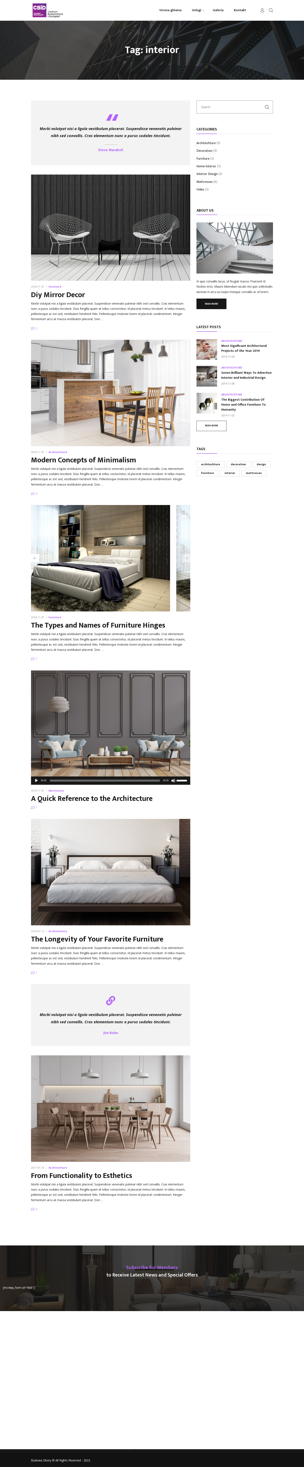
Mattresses (56, 790)
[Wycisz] (173, 781)
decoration (238, 464)
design (261, 464)
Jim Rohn (110, 1033)
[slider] (182, 780)
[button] (35, 558)
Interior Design (207, 174)
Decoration (204, 151)
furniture (207, 473)
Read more (211, 304)
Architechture (58, 452)
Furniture (55, 286)
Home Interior (206, 166)
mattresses (254, 473)
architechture (210, 464)
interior (230, 473)
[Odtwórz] (36, 781)
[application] (110, 780)
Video (200, 189)
